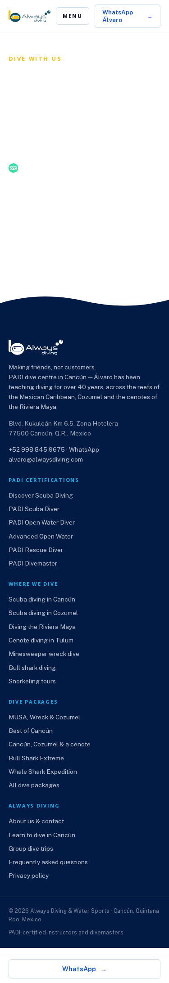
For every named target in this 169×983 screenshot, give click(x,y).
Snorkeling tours (32, 681)
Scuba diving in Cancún (42, 599)
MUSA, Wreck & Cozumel (44, 717)
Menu (72, 16)
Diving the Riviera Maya (42, 626)
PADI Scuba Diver (34, 508)
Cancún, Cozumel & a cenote (50, 744)
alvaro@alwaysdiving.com (46, 459)
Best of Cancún (31, 730)
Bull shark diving (32, 667)
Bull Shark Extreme (36, 758)
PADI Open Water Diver (42, 522)
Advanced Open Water (41, 536)
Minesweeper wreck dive (44, 653)
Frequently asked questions (48, 862)
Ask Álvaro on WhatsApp (61, 211)
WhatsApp (79, 969)
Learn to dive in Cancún (42, 835)
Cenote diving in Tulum (41, 640)
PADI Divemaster (33, 563)
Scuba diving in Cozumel (43, 612)
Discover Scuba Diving (41, 495)
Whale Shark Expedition (43, 771)
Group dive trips (31, 848)
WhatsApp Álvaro (117, 16)
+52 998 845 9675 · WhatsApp (54, 449)
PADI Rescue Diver (36, 549)
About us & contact (36, 821)
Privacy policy (29, 875)
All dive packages (34, 785)
